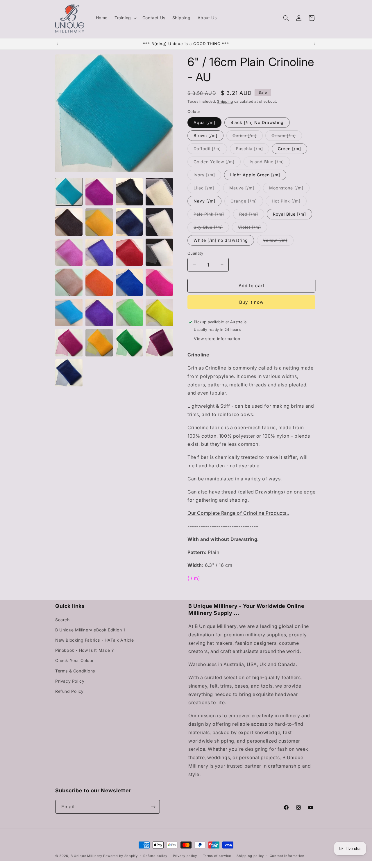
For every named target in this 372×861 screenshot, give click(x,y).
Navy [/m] (204, 200)
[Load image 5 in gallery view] (69, 222)
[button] (125, 18)
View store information (217, 338)
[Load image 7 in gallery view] (129, 222)
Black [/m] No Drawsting (257, 122)
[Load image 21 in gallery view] (69, 342)
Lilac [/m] (207, 189)
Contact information (287, 856)
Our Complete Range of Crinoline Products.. (238, 513)
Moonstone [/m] (289, 189)
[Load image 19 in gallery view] (129, 312)
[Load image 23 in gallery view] (129, 342)
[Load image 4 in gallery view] (159, 191)
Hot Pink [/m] (289, 202)
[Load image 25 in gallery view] (69, 373)
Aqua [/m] (204, 122)
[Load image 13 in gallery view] (69, 282)
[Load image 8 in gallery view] (159, 222)
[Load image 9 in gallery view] (69, 252)
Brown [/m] (205, 135)
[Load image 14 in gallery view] (99, 282)
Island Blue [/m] (270, 163)
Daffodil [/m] (210, 150)
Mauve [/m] (244, 189)
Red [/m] (251, 215)
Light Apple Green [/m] (255, 174)
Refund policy (155, 856)
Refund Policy (69, 691)
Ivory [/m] (207, 176)
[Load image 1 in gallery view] (69, 191)
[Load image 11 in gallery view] (129, 252)
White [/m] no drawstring (221, 240)
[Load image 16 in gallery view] (159, 282)
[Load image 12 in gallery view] (159, 252)
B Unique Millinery (86, 856)
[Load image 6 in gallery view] (99, 222)
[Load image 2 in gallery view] (99, 191)
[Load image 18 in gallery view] (99, 312)
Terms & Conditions (75, 670)
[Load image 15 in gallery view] (129, 282)
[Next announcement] (314, 43)
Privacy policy (185, 856)
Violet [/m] (252, 228)
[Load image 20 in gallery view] (159, 312)
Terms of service (217, 856)
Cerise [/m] (248, 137)
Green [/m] (289, 148)
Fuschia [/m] (252, 150)
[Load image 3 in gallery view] (129, 191)
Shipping (225, 101)
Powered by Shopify (120, 856)
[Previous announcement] (57, 43)
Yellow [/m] (278, 241)
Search (62, 619)
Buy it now (251, 302)
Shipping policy (250, 856)
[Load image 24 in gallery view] (159, 342)
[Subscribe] (153, 807)
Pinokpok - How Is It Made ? (84, 650)
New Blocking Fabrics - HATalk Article (94, 640)
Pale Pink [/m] (212, 215)
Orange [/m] (246, 202)
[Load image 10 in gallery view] (99, 252)
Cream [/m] (286, 137)
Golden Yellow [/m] (217, 163)
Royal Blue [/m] (289, 214)
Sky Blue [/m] (211, 228)
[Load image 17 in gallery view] (69, 312)
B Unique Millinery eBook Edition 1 (90, 629)
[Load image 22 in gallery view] (99, 342)
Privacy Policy (69, 681)
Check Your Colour (74, 660)
